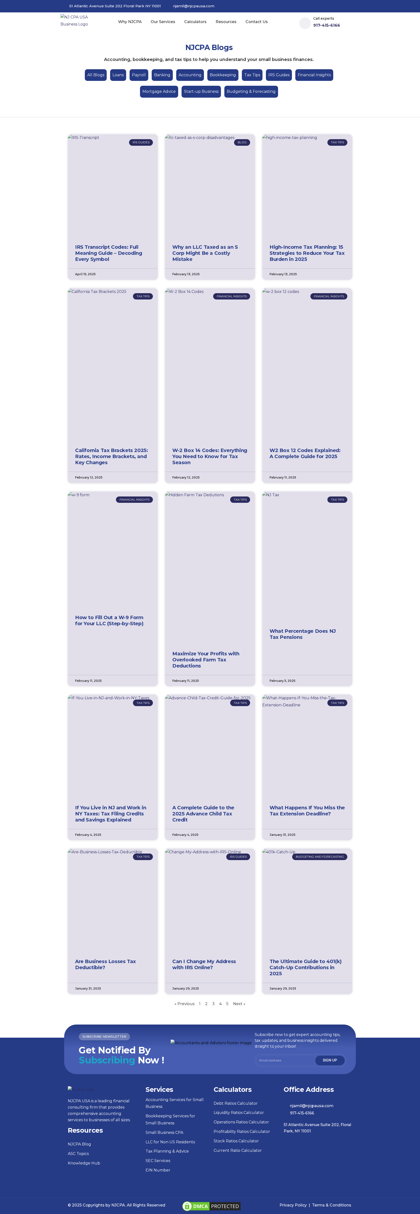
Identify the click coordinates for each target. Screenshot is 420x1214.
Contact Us (256, 21)
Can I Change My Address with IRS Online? (204, 964)
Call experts (323, 18)
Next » (239, 1003)
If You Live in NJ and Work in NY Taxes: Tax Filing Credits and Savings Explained (110, 814)
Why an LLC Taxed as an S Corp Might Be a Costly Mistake (205, 253)
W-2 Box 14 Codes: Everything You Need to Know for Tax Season (209, 456)
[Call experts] (305, 23)
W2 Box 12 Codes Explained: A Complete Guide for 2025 (305, 453)
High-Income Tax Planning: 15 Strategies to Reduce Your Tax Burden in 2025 (307, 253)
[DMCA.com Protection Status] (211, 1203)
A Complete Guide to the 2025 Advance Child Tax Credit (203, 814)
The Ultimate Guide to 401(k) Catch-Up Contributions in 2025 (306, 967)
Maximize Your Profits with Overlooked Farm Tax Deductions (205, 660)
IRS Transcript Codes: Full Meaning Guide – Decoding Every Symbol (108, 253)
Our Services (163, 21)
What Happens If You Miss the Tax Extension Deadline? (307, 811)
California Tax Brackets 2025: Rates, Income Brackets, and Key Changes (111, 456)
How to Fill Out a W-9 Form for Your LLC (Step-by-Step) (109, 620)
